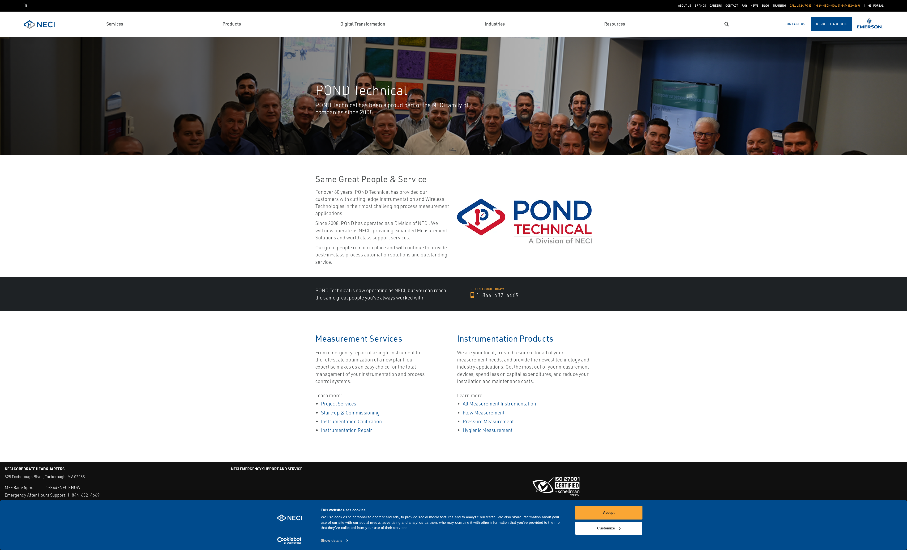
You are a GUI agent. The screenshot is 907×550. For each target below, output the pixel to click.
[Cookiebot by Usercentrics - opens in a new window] (289, 540)
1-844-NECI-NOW (63, 487)
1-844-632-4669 (497, 295)
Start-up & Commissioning (350, 412)
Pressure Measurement (488, 421)
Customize (606, 528)
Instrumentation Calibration (351, 421)
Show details (331, 541)
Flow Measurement (484, 412)
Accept (609, 512)
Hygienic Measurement (488, 430)
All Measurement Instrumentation (499, 403)
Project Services (338, 403)
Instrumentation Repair (346, 430)
